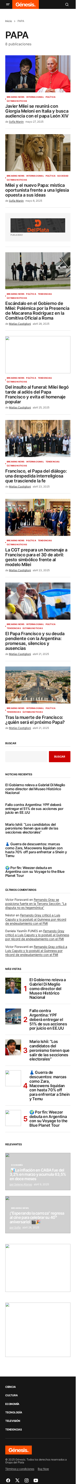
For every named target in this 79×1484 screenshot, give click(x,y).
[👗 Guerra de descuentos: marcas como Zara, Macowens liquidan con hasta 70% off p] (13, 1078)
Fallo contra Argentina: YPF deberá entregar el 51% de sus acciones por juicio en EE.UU (34, 809)
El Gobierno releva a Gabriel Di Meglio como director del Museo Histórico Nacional (35, 789)
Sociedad (62, 176)
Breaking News (15, 97)
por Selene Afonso (21, 1184)
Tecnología (13, 1412)
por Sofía (15, 1227)
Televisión (12, 1420)
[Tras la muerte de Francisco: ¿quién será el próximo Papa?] (37, 685)
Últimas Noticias (17, 101)
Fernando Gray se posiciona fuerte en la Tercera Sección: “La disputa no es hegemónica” (35, 903)
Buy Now (43, 1468)
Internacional (35, 97)
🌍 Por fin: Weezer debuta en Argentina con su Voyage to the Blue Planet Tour (35, 872)
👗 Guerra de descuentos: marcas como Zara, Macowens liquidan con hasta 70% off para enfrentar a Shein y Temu (36, 850)
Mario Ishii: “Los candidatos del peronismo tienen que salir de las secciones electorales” (31, 828)
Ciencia (10, 1387)
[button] (8, 4)
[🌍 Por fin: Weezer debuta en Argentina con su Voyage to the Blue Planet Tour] (13, 1118)
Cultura (11, 1395)
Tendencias (45, 294)
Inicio (8, 21)
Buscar (10, 743)
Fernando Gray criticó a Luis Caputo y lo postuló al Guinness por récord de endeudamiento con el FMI (35, 919)
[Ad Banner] (38, 225)
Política (51, 97)
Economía (17, 1165)
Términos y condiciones (19, 1468)
